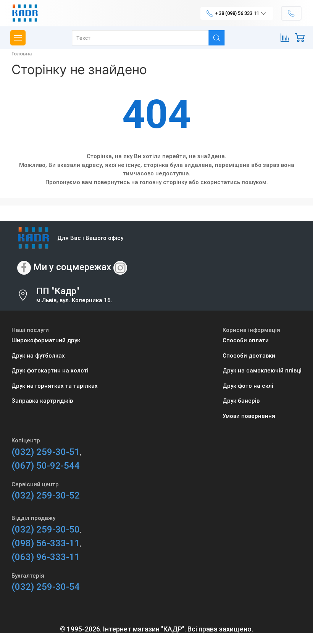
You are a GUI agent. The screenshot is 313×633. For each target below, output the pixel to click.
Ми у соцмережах (72, 267)
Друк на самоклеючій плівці (262, 370)
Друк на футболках (38, 355)
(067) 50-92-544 (45, 465)
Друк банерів (241, 400)
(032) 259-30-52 (45, 495)
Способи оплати (246, 340)
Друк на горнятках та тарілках (54, 385)
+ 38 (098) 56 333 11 (237, 13)
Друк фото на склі (248, 385)
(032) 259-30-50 (45, 529)
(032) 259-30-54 (45, 586)
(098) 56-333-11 (45, 543)
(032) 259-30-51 (45, 452)
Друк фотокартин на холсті (50, 370)
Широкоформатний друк (45, 340)
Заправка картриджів (42, 400)
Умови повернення (249, 416)
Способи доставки (249, 355)
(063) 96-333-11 (45, 557)
